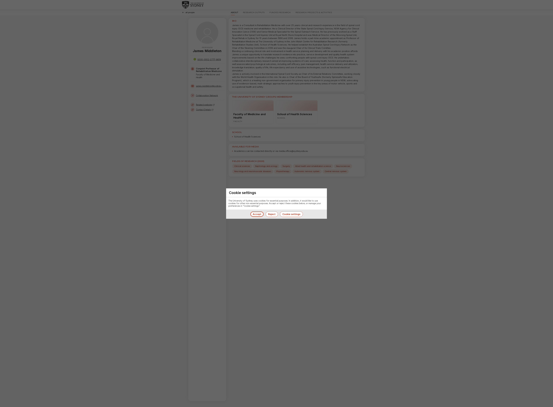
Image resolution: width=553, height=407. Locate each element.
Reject (271, 214)
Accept (257, 214)
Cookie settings (291, 214)
